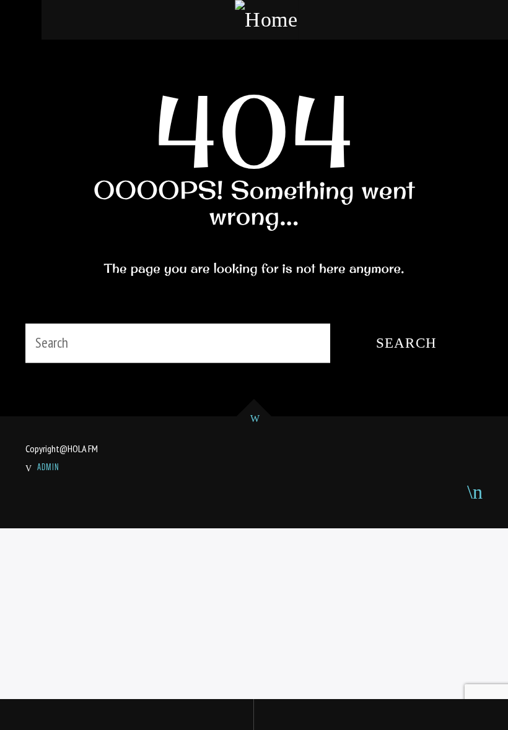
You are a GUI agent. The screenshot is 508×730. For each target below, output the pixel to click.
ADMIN (48, 467)
